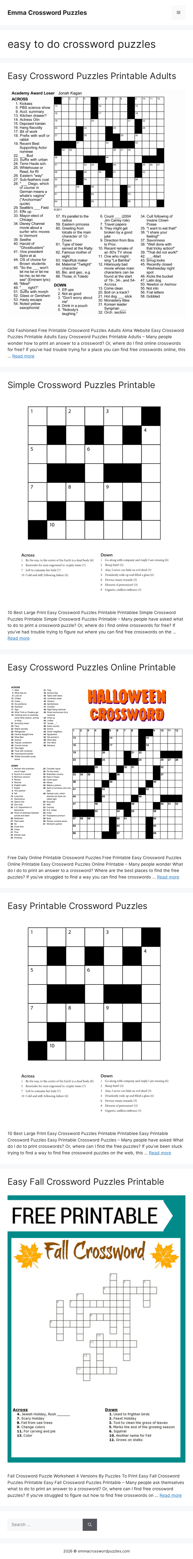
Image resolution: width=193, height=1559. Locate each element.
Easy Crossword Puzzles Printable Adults (92, 75)
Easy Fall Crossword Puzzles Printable (86, 1181)
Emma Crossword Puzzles (47, 12)
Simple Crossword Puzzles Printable (81, 384)
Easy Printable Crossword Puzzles (77, 905)
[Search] (90, 1525)
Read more (23, 356)
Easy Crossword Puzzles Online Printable (92, 667)
